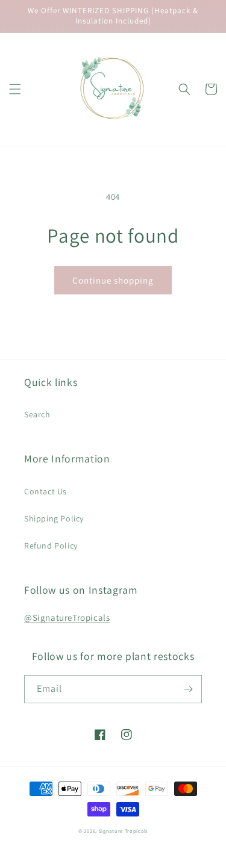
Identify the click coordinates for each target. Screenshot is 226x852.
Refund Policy (51, 545)
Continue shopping (113, 280)
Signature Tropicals (123, 830)
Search (37, 414)
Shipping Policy (54, 518)
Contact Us (45, 491)
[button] (15, 89)
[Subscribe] (188, 689)
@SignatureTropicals (67, 617)
